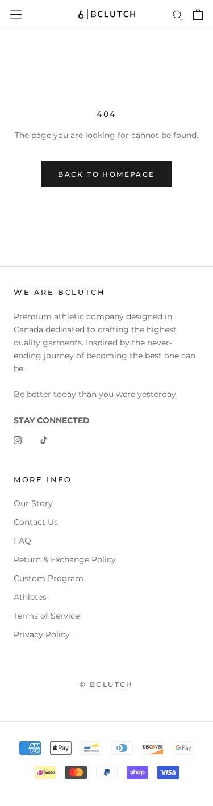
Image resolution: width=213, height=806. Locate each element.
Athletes (30, 597)
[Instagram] (18, 439)
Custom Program (48, 578)
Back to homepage (106, 174)
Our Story (33, 503)
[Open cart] (198, 14)
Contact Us (36, 522)
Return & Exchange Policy (65, 559)
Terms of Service (47, 616)
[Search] (178, 14)
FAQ (22, 541)
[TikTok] (44, 439)
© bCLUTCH (106, 684)
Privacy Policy (42, 634)
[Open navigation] (16, 14)
